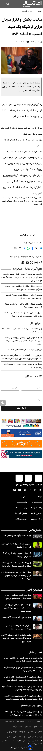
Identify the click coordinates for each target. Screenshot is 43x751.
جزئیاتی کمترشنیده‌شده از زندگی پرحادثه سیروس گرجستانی (18, 627)
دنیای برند (8, 721)
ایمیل (14, 387)
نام (38, 387)
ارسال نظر (21, 408)
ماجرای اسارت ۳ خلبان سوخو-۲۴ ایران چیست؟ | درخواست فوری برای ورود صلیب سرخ (16, 638)
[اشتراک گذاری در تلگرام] (40, 249)
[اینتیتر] (32, 4)
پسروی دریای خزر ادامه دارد (31, 705)
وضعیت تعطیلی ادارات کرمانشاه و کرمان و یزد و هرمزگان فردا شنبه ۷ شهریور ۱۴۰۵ (23, 288)
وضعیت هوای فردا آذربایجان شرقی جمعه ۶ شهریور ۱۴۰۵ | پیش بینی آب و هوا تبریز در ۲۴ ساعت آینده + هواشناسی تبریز (21, 277)
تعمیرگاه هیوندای (34, 737)
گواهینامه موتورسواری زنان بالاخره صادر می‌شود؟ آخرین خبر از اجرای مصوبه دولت (17, 608)
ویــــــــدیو (37, 502)
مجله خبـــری (36, 519)
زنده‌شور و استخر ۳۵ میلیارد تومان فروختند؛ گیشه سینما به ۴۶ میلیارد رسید (23, 669)
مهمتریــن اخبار (21, 519)
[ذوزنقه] (21, 423)
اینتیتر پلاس (35, 530)
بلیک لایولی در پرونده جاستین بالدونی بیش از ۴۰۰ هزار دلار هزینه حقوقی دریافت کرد (16, 575)
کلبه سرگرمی (16, 726)
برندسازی (37, 726)
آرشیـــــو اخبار (21, 508)
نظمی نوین (11, 731)
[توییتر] (31, 262)
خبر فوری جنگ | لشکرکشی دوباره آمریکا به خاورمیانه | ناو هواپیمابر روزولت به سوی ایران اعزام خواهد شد (21, 357)
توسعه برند (20, 721)
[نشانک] (21, 433)
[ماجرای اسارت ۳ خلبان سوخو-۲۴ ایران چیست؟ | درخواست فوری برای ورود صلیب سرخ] (37, 636)
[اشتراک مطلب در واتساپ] (28, 249)
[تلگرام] (40, 262)
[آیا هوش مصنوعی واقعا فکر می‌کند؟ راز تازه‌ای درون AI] (37, 554)
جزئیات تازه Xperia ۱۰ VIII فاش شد (16, 617)
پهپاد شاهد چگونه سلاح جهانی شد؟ (17, 535)
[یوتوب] (27, 262)
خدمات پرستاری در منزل (15, 737)
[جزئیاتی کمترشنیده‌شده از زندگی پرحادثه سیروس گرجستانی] (37, 626)
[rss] (40, 490)
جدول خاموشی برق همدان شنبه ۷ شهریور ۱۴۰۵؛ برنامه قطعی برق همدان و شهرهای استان (23, 713)
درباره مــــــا (37, 496)
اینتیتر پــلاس (36, 513)
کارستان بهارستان (34, 731)
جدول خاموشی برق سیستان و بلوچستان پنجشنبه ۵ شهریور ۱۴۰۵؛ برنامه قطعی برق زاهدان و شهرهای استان (22, 341)
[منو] (3, 4)
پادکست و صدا (36, 508)
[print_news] (15, 248)
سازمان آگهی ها (21, 513)
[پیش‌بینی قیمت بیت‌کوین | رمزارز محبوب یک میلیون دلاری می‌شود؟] (37, 596)
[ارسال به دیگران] (20, 249)
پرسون (26, 726)
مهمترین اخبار (34, 590)
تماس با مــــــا (21, 496)
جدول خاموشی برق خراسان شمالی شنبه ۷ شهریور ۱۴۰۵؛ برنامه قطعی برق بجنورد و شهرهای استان (22, 678)
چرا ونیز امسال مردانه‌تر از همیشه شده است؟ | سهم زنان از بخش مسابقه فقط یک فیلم (22, 688)
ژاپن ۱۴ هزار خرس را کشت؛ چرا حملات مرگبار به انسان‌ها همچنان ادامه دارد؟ (16, 564)
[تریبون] (21, 454)
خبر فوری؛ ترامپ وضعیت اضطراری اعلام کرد (25, 349)
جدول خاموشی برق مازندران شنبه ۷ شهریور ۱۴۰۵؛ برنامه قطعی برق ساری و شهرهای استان (23, 314)
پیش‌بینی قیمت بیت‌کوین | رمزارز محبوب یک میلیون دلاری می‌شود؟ (17, 597)
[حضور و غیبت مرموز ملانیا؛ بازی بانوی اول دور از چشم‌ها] (37, 545)
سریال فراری (24, 235)
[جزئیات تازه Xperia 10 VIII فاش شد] (37, 618)
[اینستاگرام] (36, 262)
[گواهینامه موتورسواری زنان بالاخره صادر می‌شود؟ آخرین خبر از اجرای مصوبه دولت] (37, 606)
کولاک (21, 731)
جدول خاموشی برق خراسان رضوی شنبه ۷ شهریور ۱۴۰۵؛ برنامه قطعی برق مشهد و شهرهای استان (23, 697)
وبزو (30, 721)
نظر (38, 400)
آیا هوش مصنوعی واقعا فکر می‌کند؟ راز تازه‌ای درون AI (17, 555)
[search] (7, 3)
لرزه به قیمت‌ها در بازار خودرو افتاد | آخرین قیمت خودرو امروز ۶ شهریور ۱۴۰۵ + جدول (23, 660)
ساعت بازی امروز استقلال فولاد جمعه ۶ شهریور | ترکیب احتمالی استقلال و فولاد (23, 297)
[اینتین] (21, 443)
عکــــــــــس (21, 502)
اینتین (38, 721)
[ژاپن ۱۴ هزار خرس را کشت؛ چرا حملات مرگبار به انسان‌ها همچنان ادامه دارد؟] (37, 564)
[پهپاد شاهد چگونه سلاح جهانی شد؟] (37, 536)
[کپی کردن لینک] (24, 249)
